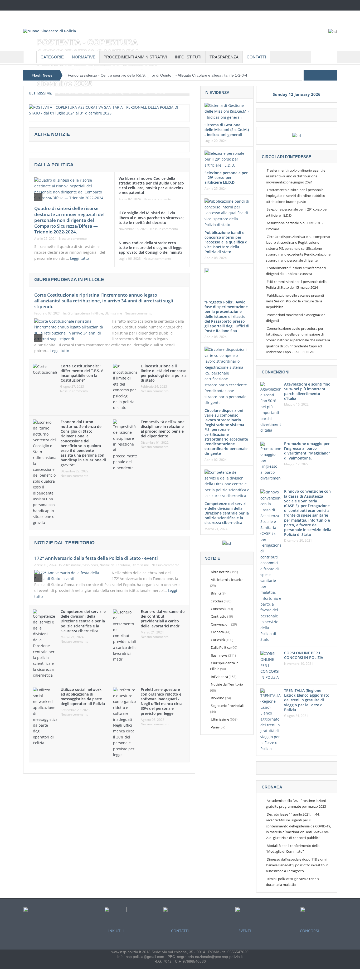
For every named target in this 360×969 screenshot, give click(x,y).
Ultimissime (113, 313)
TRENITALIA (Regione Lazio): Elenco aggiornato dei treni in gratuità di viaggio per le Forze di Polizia (306, 700)
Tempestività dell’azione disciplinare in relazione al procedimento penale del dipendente (162, 429)
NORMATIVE (83, 57)
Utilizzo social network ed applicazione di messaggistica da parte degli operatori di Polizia (83, 696)
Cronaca (217, 632)
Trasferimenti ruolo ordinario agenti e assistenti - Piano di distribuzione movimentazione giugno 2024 (295, 176)
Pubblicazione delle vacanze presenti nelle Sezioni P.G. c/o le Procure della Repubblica (295, 301)
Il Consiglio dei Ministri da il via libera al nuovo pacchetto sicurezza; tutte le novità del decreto (151, 217)
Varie (215, 727)
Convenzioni (220, 624)
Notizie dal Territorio (115, 565)
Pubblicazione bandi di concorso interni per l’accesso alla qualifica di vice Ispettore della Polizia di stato (227, 242)
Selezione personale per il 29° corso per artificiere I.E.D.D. (226, 177)
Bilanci (216, 593)
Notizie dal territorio (64, 542)
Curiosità (218, 639)
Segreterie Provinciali (227, 705)
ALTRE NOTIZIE (52, 134)
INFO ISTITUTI (188, 57)
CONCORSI (309, 930)
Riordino (217, 698)
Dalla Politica (54, 164)
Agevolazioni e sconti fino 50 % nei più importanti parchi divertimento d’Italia (307, 391)
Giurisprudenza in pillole (69, 279)
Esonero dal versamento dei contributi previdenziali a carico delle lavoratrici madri (163, 618)
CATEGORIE (52, 57)
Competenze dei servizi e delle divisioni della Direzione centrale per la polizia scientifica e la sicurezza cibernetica (83, 621)
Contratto (218, 616)
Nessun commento (73, 239)
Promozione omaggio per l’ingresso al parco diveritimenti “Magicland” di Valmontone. (307, 451)
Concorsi (218, 608)
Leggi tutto (80, 258)
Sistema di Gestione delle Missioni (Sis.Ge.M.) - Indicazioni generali (227, 129)
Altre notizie (72, 565)
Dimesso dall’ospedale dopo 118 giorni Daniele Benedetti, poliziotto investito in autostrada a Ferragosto (297, 865)
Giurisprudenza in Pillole (85, 313)
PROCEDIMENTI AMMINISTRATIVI (135, 57)
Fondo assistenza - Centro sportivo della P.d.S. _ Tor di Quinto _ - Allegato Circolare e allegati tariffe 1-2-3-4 (157, 75)
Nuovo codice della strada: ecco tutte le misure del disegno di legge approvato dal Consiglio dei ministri (151, 247)
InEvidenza (219, 676)
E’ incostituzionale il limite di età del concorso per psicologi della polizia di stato (164, 373)
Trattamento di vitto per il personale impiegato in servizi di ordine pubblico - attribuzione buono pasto (296, 195)
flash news (90, 565)
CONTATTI (256, 57)
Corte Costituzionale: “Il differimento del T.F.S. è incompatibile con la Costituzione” (82, 373)
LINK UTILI (115, 930)
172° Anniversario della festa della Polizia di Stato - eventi (96, 558)
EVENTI (245, 930)
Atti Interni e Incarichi (227, 579)
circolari (217, 601)
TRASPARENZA (224, 57)
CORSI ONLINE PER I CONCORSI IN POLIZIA (303, 655)
